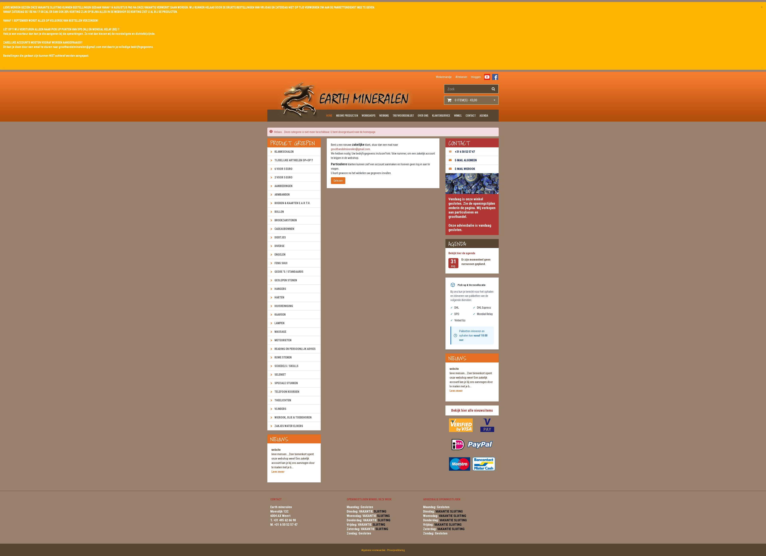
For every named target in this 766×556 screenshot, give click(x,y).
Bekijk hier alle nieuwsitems (472, 410)
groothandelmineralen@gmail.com (350, 149)
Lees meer (277, 471)
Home (329, 115)
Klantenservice (441, 115)
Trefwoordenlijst (403, 115)
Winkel (458, 115)
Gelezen (338, 180)
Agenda (484, 115)
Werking (384, 115)
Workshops (368, 115)
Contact (471, 115)
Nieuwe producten (347, 115)
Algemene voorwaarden (373, 550)
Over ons (423, 115)
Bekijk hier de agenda (461, 253)
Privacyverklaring (396, 550)
